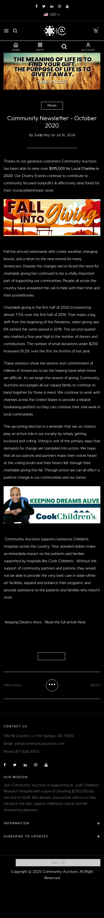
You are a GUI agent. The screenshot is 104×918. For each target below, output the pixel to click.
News (52, 105)
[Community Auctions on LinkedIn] (51, 6)
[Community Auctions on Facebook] (36, 6)
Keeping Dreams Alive (23, 622)
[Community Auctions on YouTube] (67, 6)
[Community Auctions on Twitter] (43, 6)
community (51, 656)
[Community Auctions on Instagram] (59, 6)
